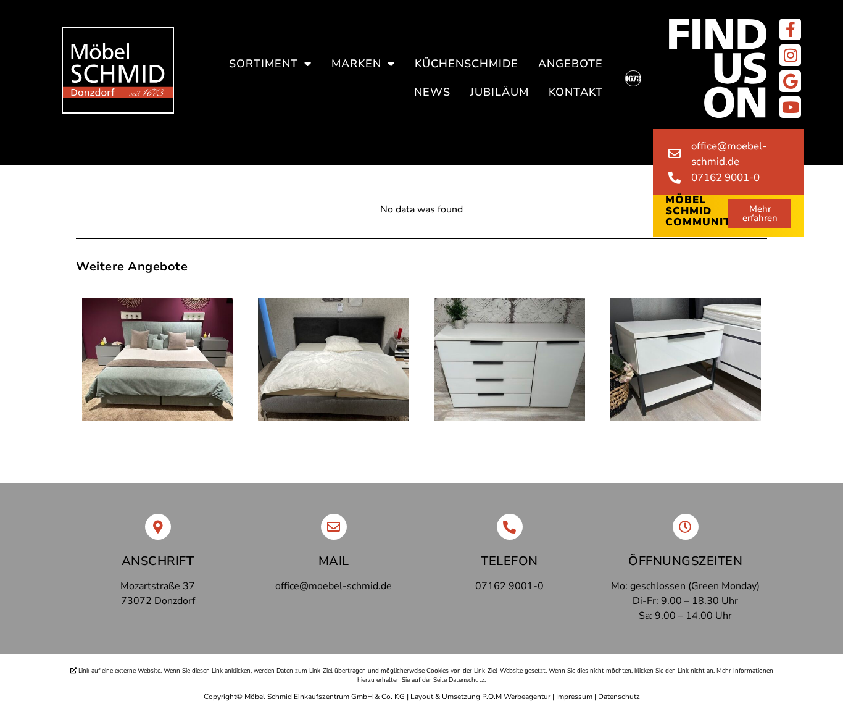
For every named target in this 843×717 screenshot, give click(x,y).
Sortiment (263, 63)
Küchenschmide (466, 63)
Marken (356, 63)
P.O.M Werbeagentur (516, 697)
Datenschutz (619, 697)
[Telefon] (510, 527)
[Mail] (334, 527)
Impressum (574, 697)
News (432, 92)
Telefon (509, 561)
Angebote (570, 63)
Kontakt (576, 92)
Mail (333, 561)
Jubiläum (499, 92)
